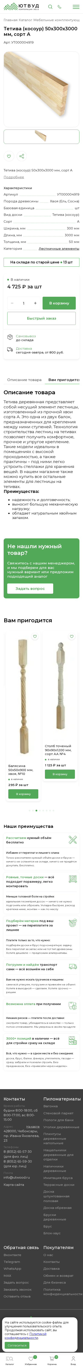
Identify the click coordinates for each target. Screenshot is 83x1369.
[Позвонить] (59, 7)
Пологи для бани (58, 1120)
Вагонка (50, 1106)
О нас (48, 1255)
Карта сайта (14, 1185)
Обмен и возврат (58, 1276)
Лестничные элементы (59, 249)
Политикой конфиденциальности (25, 1336)
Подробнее (14, 177)
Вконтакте (12, 1255)
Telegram (12, 1262)
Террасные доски (58, 1185)
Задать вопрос (30, 588)
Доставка (51, 1269)
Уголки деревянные (61, 1127)
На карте (33, 1126)
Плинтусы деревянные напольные (54, 1138)
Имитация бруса (58, 1178)
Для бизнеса (54, 1282)
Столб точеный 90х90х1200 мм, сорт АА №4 (21, 750)
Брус (47, 1226)
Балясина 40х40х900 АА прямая (57, 756)
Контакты (51, 1262)
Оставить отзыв (17, 1296)
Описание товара (24, 380)
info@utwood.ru (17, 1177)
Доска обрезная (57, 1208)
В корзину (59, 303)
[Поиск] (50, 7)
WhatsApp (12, 1269)
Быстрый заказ (41, 318)
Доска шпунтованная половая (56, 1196)
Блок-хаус (52, 1233)
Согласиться (17, 1345)
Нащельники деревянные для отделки (58, 1154)
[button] (29, 810)
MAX (7, 1276)
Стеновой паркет (58, 1113)
